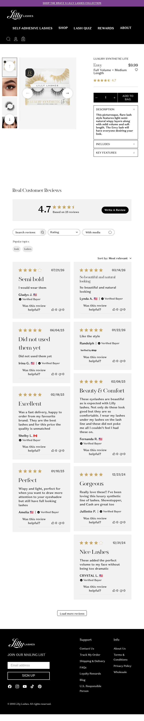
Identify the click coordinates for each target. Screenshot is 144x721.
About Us (120, 648)
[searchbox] (26, 232)
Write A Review (115, 210)
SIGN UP (28, 675)
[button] (32, 28)
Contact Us (87, 648)
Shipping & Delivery (92, 661)
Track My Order (90, 654)
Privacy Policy (122, 666)
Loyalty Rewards (90, 673)
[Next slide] (9, 119)
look (16, 249)
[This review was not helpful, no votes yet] (60, 310)
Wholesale (120, 672)
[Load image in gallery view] (9, 86)
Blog (82, 680)
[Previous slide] (9, 66)
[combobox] (64, 232)
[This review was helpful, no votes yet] (53, 310)
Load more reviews (72, 613)
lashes (27, 249)
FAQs (83, 667)
